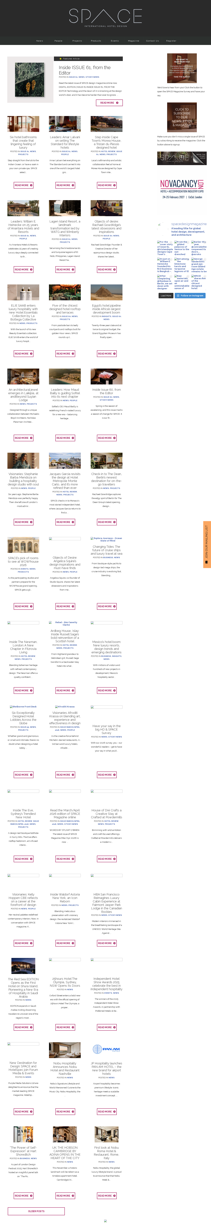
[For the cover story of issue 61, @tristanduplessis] (165, 248)
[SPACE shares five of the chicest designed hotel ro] (199, 282)
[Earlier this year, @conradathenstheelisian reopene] (199, 248)
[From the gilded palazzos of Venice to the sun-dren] (182, 248)
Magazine (133, 41)
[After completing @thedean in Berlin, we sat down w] (165, 282)
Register (171, 41)
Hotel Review (108, 151)
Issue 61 (73, 77)
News (39, 41)
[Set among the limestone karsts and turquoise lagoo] (182, 265)
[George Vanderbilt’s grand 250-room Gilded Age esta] (199, 265)
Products (96, 41)
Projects (77, 41)
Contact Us (152, 41)
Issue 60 (108, 236)
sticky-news (92, 77)
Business (108, 557)
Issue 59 (24, 727)
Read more (108, 102)
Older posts (36, 1211)
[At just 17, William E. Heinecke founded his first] (165, 265)
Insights (106, 316)
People (58, 41)
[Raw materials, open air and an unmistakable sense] (182, 282)
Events (115, 41)
